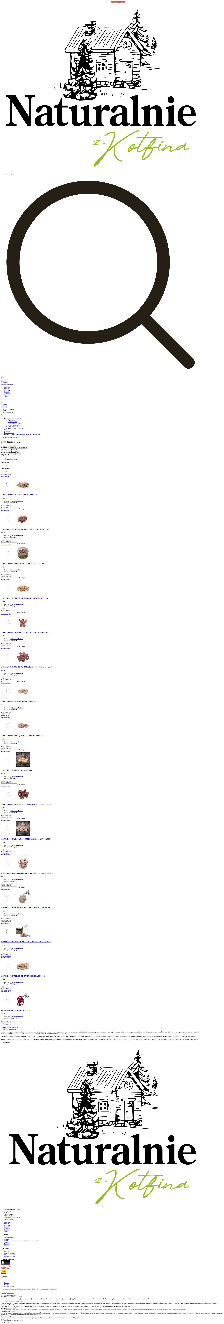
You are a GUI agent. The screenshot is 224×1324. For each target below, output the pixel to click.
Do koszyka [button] (22, 509)
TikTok (6, 396)
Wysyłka (6, 1284)
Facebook (7, 387)
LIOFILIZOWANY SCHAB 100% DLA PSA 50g (18, 701)
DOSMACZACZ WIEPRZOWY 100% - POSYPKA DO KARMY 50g (26, 942)
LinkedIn (6, 392)
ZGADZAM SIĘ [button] (5, 1322)
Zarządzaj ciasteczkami (8, 1293)
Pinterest (6, 395)
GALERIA (7, 1242)
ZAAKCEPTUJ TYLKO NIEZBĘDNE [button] (12, 1321)
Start (2, 376)
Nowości (6, 1244)
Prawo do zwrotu (9, 1286)
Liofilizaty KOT (12, 420)
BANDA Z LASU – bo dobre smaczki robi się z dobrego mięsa (21, 1241)
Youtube (6, 388)
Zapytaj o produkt (6, 921)
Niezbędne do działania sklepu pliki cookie (14, 1301)
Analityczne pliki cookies (8, 1308)
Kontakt (3, 381)
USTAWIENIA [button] (5, 1319)
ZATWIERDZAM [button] (6, 1316)
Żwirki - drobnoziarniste (14, 423)
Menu (2, 377)
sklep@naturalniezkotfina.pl (8, 384)
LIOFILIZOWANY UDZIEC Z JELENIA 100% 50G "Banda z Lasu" (26, 804)
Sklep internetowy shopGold (9, 1295)
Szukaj (2, 399)
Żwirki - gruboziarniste (14, 425)
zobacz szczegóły (5, 476)
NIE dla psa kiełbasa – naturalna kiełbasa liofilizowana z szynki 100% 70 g (28, 873)
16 (13, 449)
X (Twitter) (7, 393)
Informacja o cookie (9, 1256)
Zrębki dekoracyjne (13, 426)
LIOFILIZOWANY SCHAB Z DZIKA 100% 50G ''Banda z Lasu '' (25, 632)
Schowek (4, 407)
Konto (2, 403)
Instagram (7, 390)
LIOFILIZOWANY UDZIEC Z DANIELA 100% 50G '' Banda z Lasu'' (26, 667)
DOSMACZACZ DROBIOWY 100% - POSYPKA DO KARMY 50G (26, 908)
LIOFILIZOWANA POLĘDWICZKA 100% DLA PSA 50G (22, 736)
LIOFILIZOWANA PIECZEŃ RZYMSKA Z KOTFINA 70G (23, 564)
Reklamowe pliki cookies (8, 1311)
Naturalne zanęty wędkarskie (16, 428)
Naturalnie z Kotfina (16, 501)
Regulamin (7, 1251)
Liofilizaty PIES (12, 422)
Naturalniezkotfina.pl (24, 1289)
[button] (4, 456)
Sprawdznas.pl (53, 1289)
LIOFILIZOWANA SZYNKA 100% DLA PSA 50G (19, 495)
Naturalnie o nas (8, 1237)
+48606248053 (5, 382)
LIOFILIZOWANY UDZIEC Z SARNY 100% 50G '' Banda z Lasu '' (26, 529)
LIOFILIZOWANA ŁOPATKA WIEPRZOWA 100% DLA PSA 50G (25, 839)
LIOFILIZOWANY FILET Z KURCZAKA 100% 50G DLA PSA (24, 598)
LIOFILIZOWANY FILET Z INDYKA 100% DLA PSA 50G (23, 976)
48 (16, 449)
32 (15, 449)
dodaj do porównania (6, 505)
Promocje (6, 1245)
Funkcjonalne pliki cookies (8, 1305)
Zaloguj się (4, 404)
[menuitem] (102, 422)
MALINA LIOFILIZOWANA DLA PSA (15, 1010)
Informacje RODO (9, 1255)
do (14, 454)
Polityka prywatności (10, 1253)
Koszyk (3, 410)
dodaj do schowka (6, 507)
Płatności (6, 1283)
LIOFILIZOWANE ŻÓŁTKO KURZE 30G (16, 770)
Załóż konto (4, 406)
